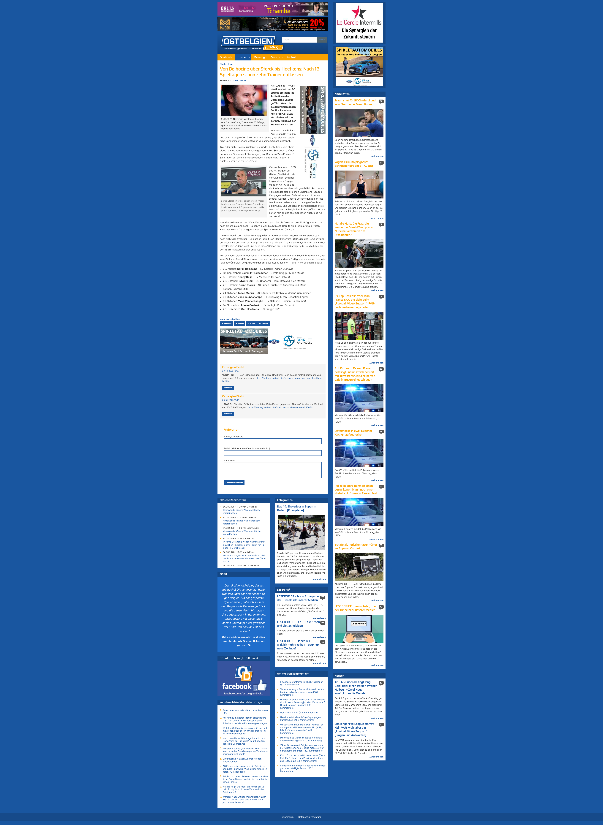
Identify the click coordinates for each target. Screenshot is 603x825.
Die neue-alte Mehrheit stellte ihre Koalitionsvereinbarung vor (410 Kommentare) (301, 739)
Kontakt (291, 57)
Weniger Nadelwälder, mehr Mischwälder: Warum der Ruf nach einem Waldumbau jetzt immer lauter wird (244, 799)
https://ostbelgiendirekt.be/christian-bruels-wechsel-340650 (280, 407)
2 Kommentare (239, 81)
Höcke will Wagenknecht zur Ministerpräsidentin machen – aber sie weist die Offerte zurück (244, 558)
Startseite (226, 57)
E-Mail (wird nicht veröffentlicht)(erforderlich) (247, 448)
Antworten (228, 388)
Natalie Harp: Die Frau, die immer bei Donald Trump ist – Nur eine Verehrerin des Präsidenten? (244, 789)
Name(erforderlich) (233, 436)
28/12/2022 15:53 (230, 371)
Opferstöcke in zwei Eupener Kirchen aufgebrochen (242, 760)
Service (275, 57)
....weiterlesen (318, 579)
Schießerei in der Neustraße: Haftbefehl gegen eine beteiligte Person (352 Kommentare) (303, 768)
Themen (242, 57)
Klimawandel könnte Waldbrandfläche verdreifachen (242, 511)
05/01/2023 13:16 (230, 400)
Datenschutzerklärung (309, 817)
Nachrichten (226, 64)
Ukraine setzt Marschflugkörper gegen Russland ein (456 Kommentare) (300, 718)
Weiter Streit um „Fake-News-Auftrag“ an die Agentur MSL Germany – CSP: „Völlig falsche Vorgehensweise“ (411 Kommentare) (301, 728)
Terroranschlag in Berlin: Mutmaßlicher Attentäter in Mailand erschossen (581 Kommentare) (302, 692)
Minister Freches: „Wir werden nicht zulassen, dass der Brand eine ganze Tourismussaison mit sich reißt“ (245, 751)
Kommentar (229, 460)
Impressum (288, 817)
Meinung (259, 57)
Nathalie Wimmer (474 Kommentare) (299, 712)
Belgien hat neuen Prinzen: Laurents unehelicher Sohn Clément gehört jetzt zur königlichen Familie (245, 779)
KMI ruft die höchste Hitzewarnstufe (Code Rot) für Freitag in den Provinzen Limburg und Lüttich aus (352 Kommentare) (302, 758)
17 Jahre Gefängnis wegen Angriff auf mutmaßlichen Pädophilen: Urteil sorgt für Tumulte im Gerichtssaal (244, 544)
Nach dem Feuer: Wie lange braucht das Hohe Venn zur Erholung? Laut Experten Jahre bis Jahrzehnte (244, 741)
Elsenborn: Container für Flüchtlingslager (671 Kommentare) (301, 683)
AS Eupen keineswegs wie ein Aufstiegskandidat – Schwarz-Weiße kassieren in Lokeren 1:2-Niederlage (245, 769)
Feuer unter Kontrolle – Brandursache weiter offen (245, 711)
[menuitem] (226, 57)
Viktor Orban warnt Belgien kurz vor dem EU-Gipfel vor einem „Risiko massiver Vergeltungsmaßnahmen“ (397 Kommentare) (302, 748)
